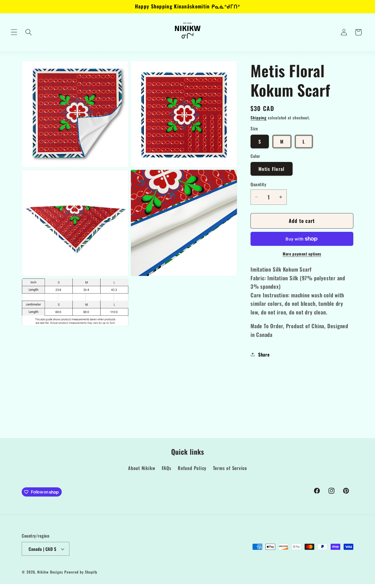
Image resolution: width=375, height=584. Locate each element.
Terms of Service (230, 468)
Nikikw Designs (50, 572)
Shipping (259, 118)
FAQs (166, 468)
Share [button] (264, 354)
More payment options (302, 254)
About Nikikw (141, 468)
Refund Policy (192, 468)
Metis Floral (271, 168)
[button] (14, 32)
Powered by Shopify (80, 572)
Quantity (258, 184)
